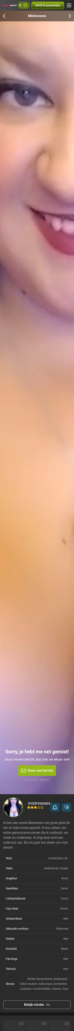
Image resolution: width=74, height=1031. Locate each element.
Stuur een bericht (40, 770)
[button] (54, 807)
